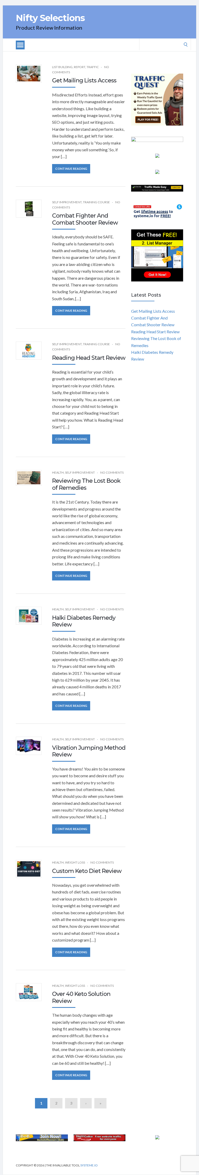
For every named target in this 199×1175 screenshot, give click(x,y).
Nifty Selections (50, 18)
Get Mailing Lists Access (84, 80)
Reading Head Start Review (88, 357)
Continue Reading (71, 169)
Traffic (93, 67)
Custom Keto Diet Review (87, 870)
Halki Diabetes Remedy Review (83, 621)
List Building (62, 67)
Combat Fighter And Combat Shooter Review (85, 219)
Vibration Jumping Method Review (88, 751)
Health (58, 472)
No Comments (112, 472)
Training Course (96, 202)
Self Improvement (67, 202)
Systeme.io (89, 1165)
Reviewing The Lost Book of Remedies (86, 484)
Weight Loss (75, 862)
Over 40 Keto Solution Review (81, 997)
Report (79, 67)
